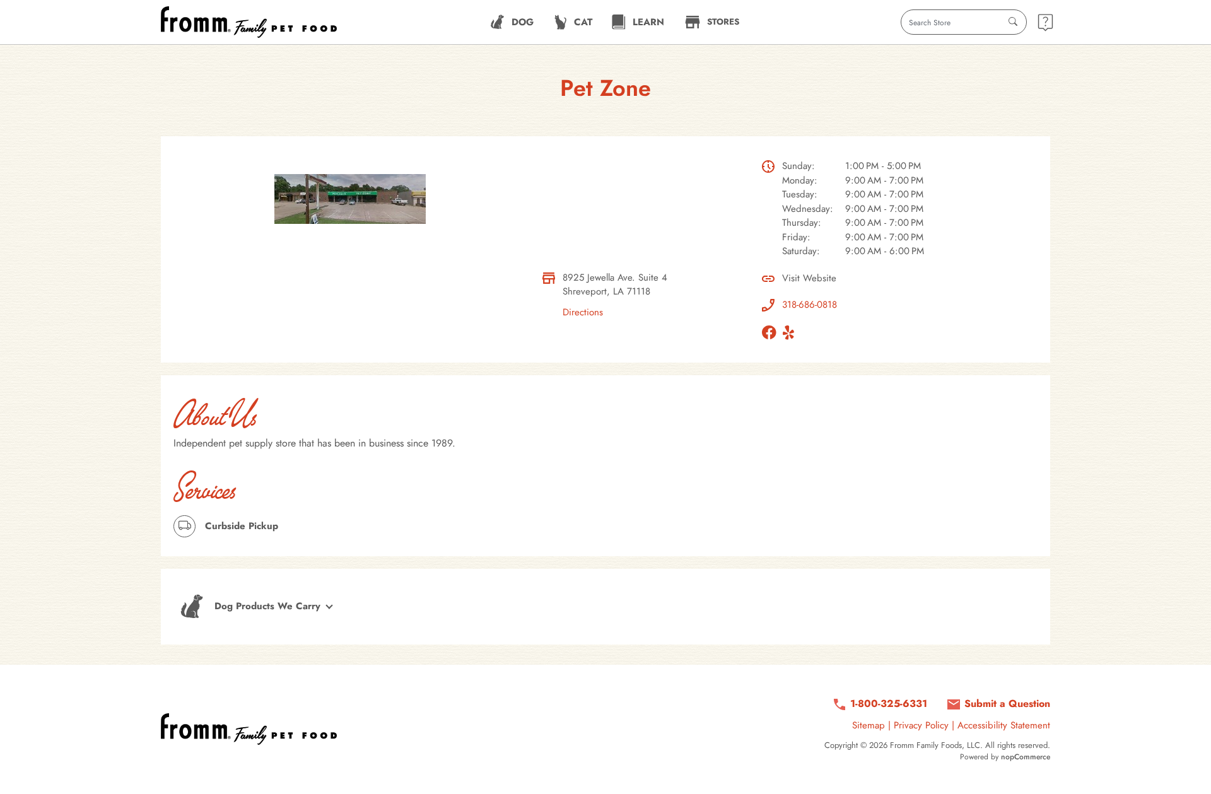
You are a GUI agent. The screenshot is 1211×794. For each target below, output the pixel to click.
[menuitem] (512, 22)
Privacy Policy (921, 725)
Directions (583, 312)
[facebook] (772, 332)
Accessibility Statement (1003, 725)
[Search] (1013, 22)
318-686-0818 (809, 305)
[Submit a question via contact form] (1045, 22)
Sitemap (868, 725)
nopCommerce (1025, 756)
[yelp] (791, 332)
